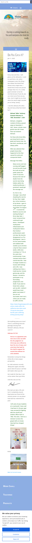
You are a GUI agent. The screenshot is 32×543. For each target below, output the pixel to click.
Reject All (16, 539)
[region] (16, 526)
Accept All (16, 529)
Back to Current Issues (14, 472)
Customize (16, 534)
